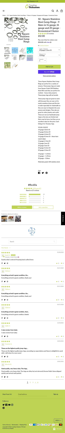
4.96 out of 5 (37, 188)
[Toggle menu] (3, 11)
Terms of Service (7, 424)
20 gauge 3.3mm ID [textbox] (45, 50)
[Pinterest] (4, 408)
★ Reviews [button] (63, 218)
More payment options (49, 76)
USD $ (57, 420)
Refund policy (15, 424)
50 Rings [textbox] (42, 55)
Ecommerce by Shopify (8, 428)
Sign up (55, 394)
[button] (42, 33)
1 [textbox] (39, 61)
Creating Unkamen (44, 45)
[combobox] (49, 50)
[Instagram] (12, 405)
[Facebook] (6, 405)
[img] (5, 252)
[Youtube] (9, 405)
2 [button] (30, 382)
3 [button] (32, 382)
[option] (18, 32)
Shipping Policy (23, 424)
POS (22, 427)
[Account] (57, 10)
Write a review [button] (21, 207)
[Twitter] (4, 405)
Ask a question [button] (43, 207)
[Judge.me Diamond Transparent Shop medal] (31, 230)
